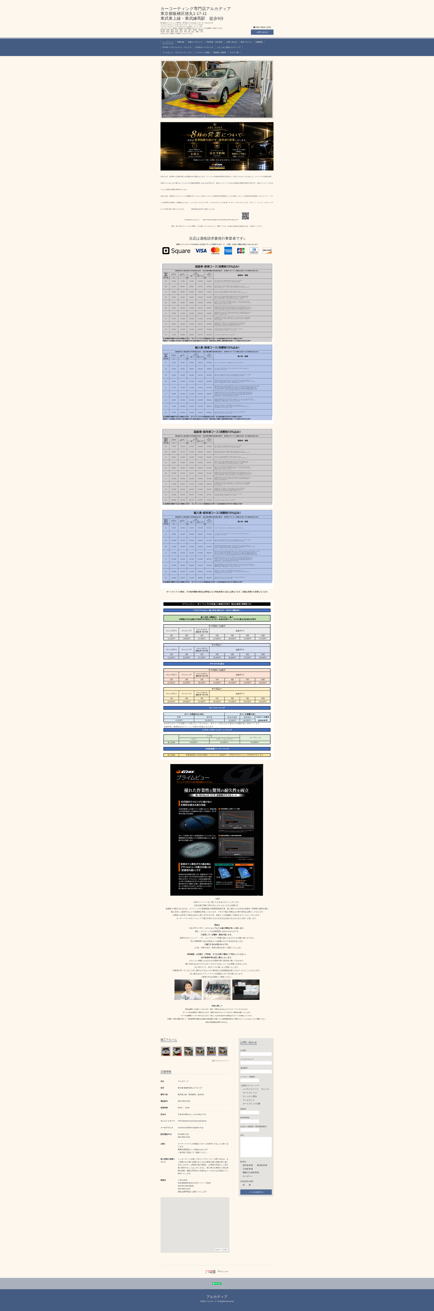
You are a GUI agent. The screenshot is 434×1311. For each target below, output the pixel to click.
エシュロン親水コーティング (229, 47)
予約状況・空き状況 (214, 42)
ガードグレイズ (250, 1093)
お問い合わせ (262, 32)
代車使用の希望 (247, 1181)
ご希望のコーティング (249, 1086)
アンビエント (249, 1100)
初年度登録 (244, 1118)
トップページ (167, 42)
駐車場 (243, 1162)
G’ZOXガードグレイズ (204, 47)
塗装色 (243, 1109)
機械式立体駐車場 (251, 1172)
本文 (242, 1135)
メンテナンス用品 (202, 52)
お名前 (243, 1050)
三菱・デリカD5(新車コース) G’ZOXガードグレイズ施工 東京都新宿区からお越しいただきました (199, 115)
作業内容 (180, 42)
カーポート (248, 1176)
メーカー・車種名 (247, 1077)
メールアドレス (247, 1059)
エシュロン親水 (250, 1096)
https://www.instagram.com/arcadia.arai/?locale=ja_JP (220, 220)
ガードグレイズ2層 (251, 1104)
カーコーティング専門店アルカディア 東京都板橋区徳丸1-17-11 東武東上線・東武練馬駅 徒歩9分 (195, 13)
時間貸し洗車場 (219, 52)
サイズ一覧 (234, 52)
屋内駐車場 (262, 1165)
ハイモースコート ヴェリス (256, 1089)
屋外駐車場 (248, 1165)
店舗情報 (259, 42)
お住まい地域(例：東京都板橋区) (253, 1126)
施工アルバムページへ (220, 1061)
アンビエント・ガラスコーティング (176, 52)
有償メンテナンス (195, 42)
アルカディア (217, 1297)
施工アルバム (246, 42)
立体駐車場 (248, 1169)
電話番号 (244, 1068)
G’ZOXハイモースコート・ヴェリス (176, 47)
